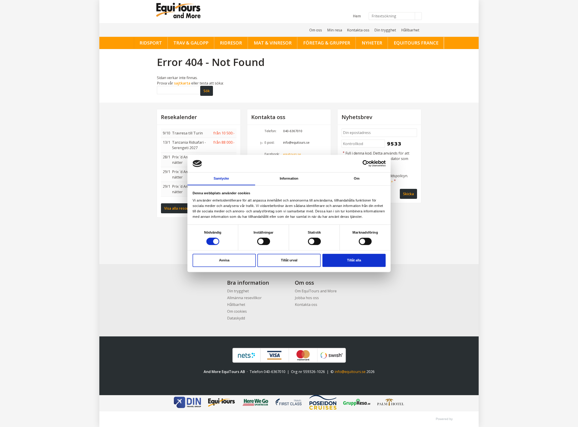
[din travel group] (187, 403)
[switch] (263, 241)
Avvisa (224, 260)
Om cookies (237, 311)
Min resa (334, 30)
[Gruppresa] (356, 403)
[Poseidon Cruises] (322, 403)
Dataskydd (236, 318)
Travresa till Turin (187, 133)
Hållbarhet (410, 30)
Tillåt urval (289, 260)
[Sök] (418, 16)
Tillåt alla (354, 260)
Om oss (315, 30)
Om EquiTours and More (316, 291)
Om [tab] (356, 178)
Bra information (248, 282)
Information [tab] (289, 178)
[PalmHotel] (390, 403)
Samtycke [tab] (221, 178)
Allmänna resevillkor (244, 297)
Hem (357, 16)
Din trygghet (385, 30)
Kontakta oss (358, 30)
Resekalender (179, 117)
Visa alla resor (176, 208)
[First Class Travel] (289, 403)
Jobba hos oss (307, 297)
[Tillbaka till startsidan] (194, 11)
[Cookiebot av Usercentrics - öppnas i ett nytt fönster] (366, 163)
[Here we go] (255, 403)
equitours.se (292, 154)
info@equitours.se (296, 142)
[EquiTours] (221, 403)
